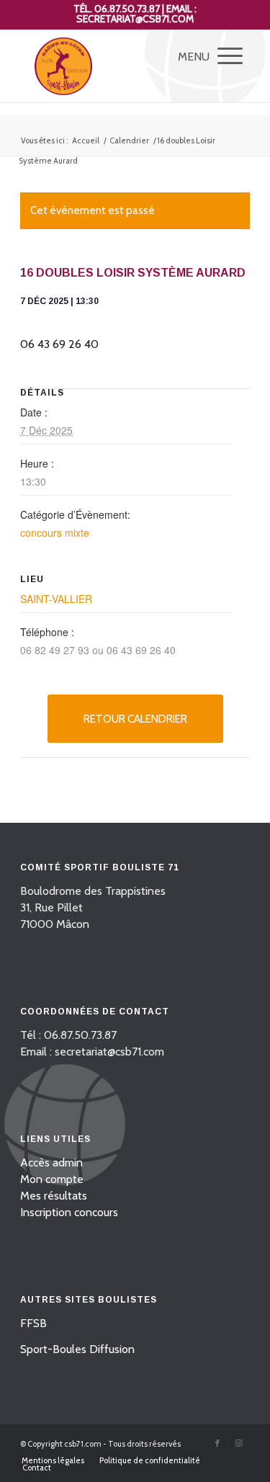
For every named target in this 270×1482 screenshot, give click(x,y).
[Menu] (223, 55)
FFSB (33, 1323)
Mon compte (52, 1179)
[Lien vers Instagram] (239, 1443)
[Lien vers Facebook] (217, 1443)
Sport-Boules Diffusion (77, 1349)
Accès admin (51, 1162)
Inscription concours (69, 1212)
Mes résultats (53, 1195)
